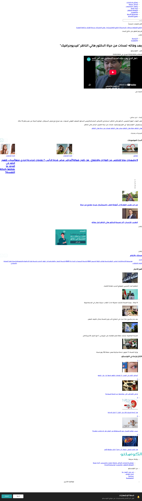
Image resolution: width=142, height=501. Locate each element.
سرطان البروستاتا (125, 28)
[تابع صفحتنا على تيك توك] (71, 110)
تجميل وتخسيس (106, 463)
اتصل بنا (125, 472)
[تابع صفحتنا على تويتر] (71, 99)
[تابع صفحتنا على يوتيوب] (71, 104)
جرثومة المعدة (81, 28)
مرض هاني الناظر (116, 128)
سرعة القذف (90, 28)
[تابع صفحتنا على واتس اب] (71, 107)
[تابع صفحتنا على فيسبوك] (71, 96)
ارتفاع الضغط (137, 28)
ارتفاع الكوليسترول (112, 28)
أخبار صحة (96, 463)
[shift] (113, 490)
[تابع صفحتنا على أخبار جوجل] (71, 113)
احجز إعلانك (130, 474)
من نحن (131, 472)
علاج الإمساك (100, 28)
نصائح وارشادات (128, 463)
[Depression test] (71, 237)
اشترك (7, 496)
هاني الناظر (138, 128)
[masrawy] (133, 490)
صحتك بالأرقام (136, 256)
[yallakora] (123, 490)
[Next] (1, 140)
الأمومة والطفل (128, 465)
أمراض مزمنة (117, 463)
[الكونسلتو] (131, 456)
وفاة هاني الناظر (128, 128)
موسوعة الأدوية (109, 465)
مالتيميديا (119, 465)
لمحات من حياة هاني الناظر (101, 128)
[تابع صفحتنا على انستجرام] (71, 102)
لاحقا (18, 496)
